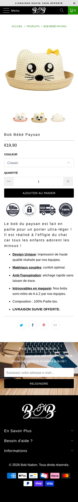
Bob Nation (29, 465)
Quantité (11, 172)
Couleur (10, 154)
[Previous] (8, 68)
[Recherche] (63, 10)
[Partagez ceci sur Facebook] (32, 325)
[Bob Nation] (39, 10)
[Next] (70, 68)
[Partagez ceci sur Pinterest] (44, 325)
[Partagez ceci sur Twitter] (21, 325)
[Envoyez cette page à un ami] (55, 325)
